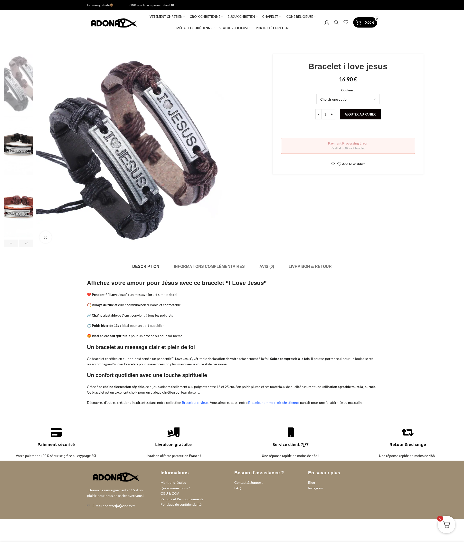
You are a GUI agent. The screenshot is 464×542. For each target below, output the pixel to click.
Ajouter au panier (360, 114)
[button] (11, 243)
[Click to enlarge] (45, 237)
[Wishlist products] (346, 22)
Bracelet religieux (195, 402)
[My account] (326, 22)
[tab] (145, 264)
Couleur (347, 90)
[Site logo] (114, 22)
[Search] (336, 22)
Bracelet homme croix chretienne (273, 402)
